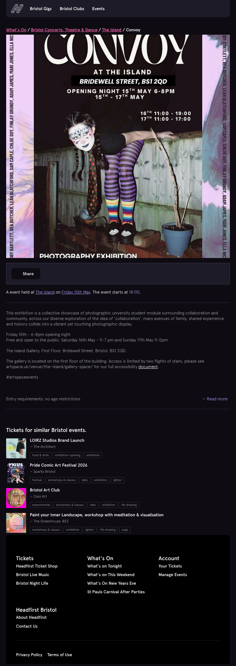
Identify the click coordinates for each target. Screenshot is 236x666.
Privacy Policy (29, 655)
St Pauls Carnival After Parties (116, 592)
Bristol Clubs (72, 9)
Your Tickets (170, 566)
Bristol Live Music (32, 575)
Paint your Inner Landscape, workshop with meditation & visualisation (96, 515)
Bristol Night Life (32, 583)
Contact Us (26, 626)
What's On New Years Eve (111, 583)
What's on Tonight (104, 566)
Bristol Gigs (41, 9)
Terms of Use (59, 655)
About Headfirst (31, 617)
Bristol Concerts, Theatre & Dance (64, 30)
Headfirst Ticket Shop (36, 566)
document (148, 366)
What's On (16, 30)
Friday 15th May (75, 292)
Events (98, 9)
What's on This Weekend (111, 575)
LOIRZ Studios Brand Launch (57, 440)
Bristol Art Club (45, 490)
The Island (111, 30)
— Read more (215, 398)
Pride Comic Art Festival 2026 (58, 465)
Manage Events (173, 575)
